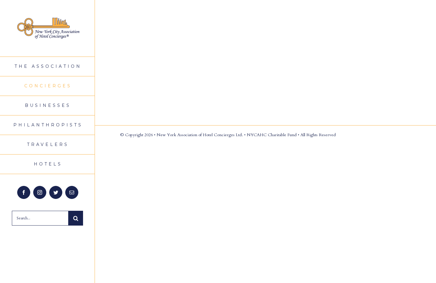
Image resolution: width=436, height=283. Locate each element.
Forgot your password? (265, 104)
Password (188, 45)
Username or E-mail (197, 18)
